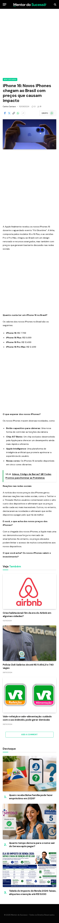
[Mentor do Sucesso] (29, 4)
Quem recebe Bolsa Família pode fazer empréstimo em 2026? (31, 796)
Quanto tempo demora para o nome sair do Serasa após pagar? (32, 844)
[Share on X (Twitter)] (9, 113)
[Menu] (4, 4)
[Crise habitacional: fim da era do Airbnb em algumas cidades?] (29, 591)
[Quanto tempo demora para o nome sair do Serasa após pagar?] (29, 821)
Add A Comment (29, 734)
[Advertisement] (29, 43)
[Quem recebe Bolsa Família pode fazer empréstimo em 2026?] (29, 773)
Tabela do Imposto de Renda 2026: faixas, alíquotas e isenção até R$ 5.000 (32, 892)
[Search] (54, 4)
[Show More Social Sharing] (23, 113)
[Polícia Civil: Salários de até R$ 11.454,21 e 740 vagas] (29, 643)
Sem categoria (10, 79)
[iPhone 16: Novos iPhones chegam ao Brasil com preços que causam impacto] (29, 134)
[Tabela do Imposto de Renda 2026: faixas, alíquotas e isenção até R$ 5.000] (29, 869)
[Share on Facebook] (5, 113)
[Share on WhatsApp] (18, 113)
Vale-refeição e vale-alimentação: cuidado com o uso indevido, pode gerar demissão (27, 718)
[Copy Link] (14, 113)
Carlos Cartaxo (9, 106)
